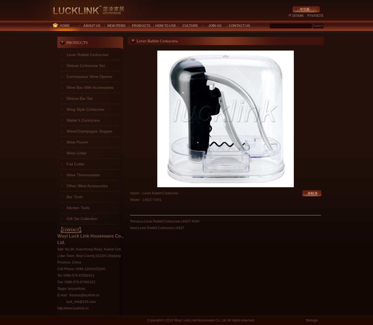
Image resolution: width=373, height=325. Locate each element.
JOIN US (214, 26)
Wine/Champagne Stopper (90, 131)
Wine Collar (77, 153)
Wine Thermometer (83, 175)
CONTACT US (239, 26)
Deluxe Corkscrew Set (86, 65)
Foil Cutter (76, 164)
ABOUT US (91, 26)
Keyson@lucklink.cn (84, 295)
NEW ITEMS (116, 26)
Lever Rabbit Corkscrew (87, 54)
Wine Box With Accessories (90, 87)
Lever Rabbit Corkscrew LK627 (161, 228)
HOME (65, 26)
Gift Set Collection (82, 218)
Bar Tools (75, 197)
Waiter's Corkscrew (83, 120)
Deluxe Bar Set (80, 98)
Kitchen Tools (78, 208)
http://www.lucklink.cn (73, 308)
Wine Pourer (77, 142)
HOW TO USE (165, 26)
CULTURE (190, 26)
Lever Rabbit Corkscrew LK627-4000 (171, 221)
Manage (312, 320)
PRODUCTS (141, 26)
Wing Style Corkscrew (85, 109)
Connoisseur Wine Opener (90, 76)
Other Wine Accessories (87, 186)
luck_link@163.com (81, 302)
